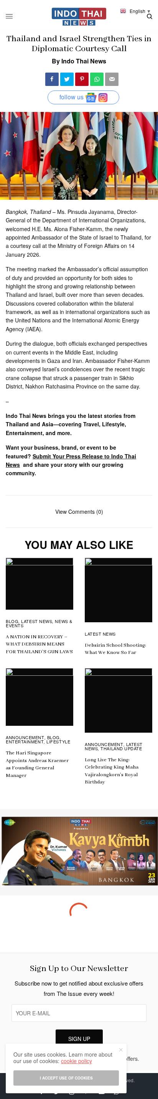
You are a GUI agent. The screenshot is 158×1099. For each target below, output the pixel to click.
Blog (12, 621)
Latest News (36, 621)
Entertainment (25, 741)
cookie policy (76, 1061)
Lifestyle (58, 741)
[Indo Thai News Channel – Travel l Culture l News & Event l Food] (79, 17)
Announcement (25, 737)
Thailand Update (121, 748)
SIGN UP (79, 1038)
